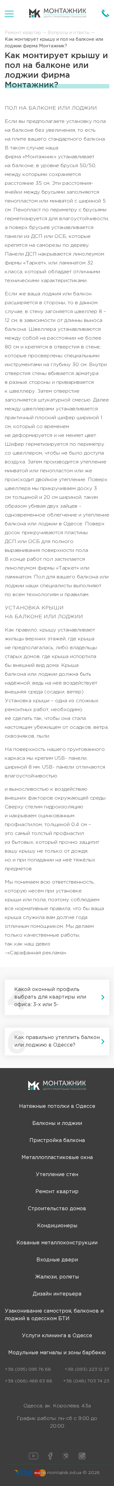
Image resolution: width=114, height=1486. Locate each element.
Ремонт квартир (57, 1191)
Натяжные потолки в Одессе (57, 1106)
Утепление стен (57, 1174)
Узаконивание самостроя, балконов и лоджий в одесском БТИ (54, 1315)
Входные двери (57, 1260)
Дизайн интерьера (57, 1294)
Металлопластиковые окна (57, 1157)
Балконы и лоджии (57, 1123)
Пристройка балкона (57, 1140)
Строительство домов (57, 1208)
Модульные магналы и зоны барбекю (57, 1352)
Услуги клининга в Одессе (57, 1335)
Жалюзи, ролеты (57, 1277)
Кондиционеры (57, 1225)
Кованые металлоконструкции (57, 1243)
